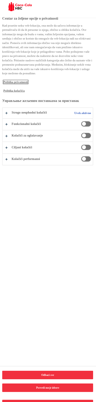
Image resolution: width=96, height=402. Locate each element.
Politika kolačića (14, 90)
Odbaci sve (47, 375)
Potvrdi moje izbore (47, 387)
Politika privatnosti (15, 82)
